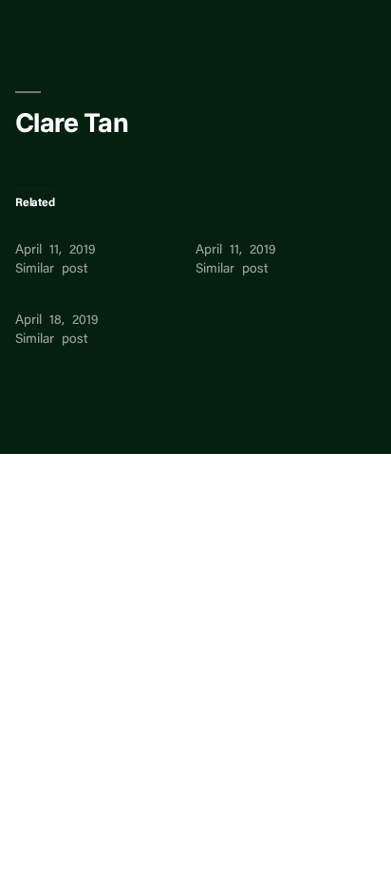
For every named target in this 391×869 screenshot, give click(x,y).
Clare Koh (46, 302)
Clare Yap (225, 231)
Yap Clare (44, 231)
